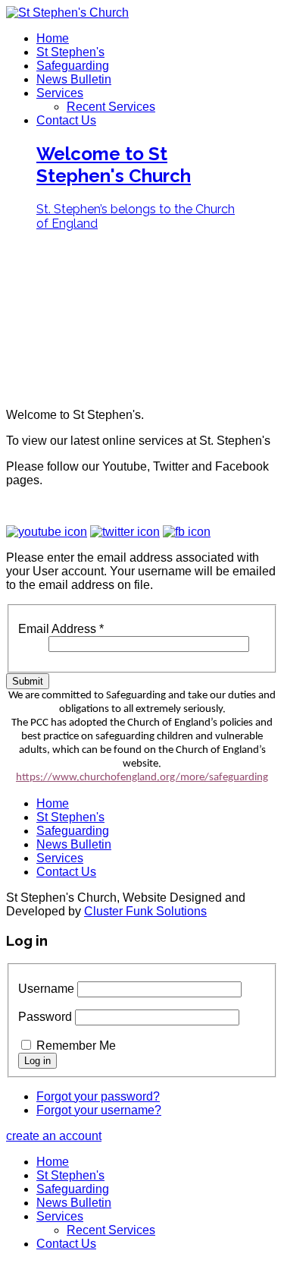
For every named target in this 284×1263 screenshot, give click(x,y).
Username (46, 988)
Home (52, 38)
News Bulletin (73, 79)
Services (59, 93)
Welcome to (113, 165)
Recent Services (111, 106)
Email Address (61, 628)
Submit (27, 681)
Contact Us (66, 120)
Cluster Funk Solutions (145, 911)
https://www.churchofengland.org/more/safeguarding (142, 777)
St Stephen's (70, 52)
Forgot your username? (98, 1110)
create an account (53, 1135)
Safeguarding (72, 65)
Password (45, 1016)
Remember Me (76, 1045)
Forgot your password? (98, 1096)
